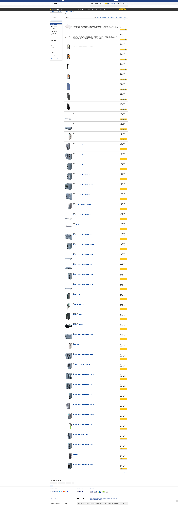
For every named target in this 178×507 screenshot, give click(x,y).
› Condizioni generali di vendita (97, 498)
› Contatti (117, 498)
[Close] (127, 9)
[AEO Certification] (99, 492)
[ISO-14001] (95, 492)
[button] (116, 0)
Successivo (127, 19)
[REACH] (107, 492)
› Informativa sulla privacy (104, 498)
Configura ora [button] (123, 29)
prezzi (108, 17)
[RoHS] (103, 492)
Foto (116, 17)
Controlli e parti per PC (60, 11)
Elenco (112, 17)
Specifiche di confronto (123, 17)
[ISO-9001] (91, 492)
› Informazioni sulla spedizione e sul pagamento (96, 499)
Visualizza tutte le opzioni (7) (55, 58)
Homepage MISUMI (53, 11)
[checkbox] (56, 28)
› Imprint (91, 498)
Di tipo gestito (54, 33)
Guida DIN (53, 28)
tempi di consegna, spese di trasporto (101, 17)
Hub (71, 11)
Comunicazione (67, 11)
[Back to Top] (177, 501)
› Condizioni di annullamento (111, 498)
